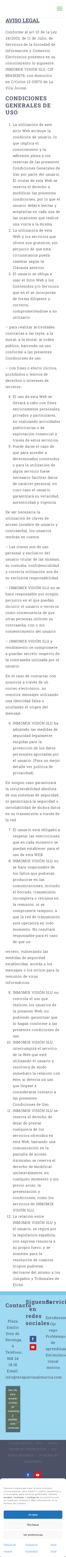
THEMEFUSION (35, 1449)
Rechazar (33, 1524)
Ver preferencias (33, 1534)
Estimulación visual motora (53, 1361)
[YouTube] (33, 1347)
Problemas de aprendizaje (53, 1342)
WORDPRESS (33, 1461)
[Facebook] (33, 1339)
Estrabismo (53, 1317)
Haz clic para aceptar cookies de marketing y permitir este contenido (13, 1409)
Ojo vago (53, 1327)
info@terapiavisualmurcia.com (34, 1377)
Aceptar (33, 1514)
